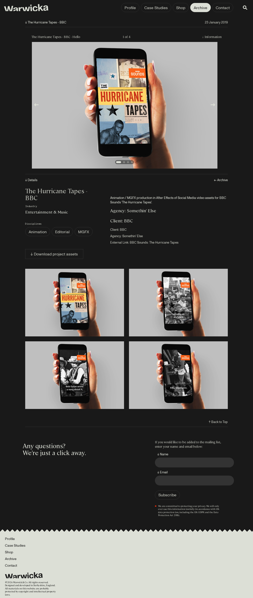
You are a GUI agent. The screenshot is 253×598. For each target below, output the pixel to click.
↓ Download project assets (54, 254)
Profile (130, 7)
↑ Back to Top (218, 422)
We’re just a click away (53, 452)
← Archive (221, 180)
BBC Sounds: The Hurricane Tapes (154, 242)
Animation (38, 231)
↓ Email (162, 472)
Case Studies (156, 7)
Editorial (62, 231)
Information (213, 37)
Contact (223, 7)
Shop (180, 7)
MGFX (83, 231)
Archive (200, 7)
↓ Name (162, 454)
